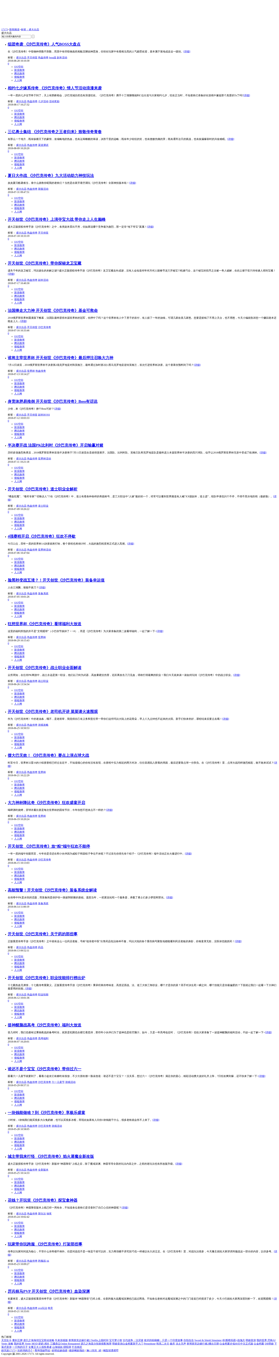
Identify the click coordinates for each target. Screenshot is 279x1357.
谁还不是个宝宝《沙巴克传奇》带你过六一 (44, 1069)
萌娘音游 (251, 1340)
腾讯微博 (19, 73)
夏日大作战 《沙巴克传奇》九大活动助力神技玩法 (51, 175)
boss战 (52, 57)
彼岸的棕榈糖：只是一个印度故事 (163, 1340)
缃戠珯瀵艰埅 (111, 1350)
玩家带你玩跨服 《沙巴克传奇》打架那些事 (45, 1244)
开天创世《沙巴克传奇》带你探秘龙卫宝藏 (44, 263)
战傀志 (241, 1340)
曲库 (172, 1343)
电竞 (50, 1308)
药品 (40, 947)
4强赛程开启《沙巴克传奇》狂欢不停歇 (42, 536)
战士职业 (43, 681)
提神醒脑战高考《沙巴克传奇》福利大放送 (44, 1025)
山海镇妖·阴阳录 (61, 1347)
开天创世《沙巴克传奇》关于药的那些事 (43, 934)
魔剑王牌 (17, 1340)
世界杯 (31, 371)
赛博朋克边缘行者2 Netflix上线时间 (88, 1340)
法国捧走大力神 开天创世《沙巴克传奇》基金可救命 (53, 310)
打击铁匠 (77, 1347)
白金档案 (259, 1343)
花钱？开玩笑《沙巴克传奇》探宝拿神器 (43, 1200)
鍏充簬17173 (8, 1350)
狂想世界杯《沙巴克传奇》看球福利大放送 (44, 624)
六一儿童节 (58, 1082)
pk (47, 1260)
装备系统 (43, 593)
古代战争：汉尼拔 (133, 1340)
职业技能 (43, 994)
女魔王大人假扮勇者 (40, 1347)
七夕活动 (43, 101)
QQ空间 (18, 66)
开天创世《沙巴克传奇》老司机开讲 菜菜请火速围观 (53, 711)
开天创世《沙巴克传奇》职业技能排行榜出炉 (46, 978)
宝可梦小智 (115, 1340)
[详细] (186, 51)
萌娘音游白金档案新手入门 (127, 1343)
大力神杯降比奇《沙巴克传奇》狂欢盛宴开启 (46, 802)
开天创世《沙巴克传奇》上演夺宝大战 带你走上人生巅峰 (57, 219)
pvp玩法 (42, 1308)
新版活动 (43, 189)
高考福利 (43, 1038)
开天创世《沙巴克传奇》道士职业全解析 (43, 489)
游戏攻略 (43, 724)
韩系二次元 (162, 1343)
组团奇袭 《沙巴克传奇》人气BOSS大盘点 (44, 44)
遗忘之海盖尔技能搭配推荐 (96, 1343)
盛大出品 (21, 57)
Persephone (150, 1343)
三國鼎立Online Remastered (65, 1343)
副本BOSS (44, 414)
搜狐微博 (19, 77)
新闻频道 (14, 29)
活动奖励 (54, 101)
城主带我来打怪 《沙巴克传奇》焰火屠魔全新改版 (51, 1156)
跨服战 (42, 1260)
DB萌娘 (269, 1343)
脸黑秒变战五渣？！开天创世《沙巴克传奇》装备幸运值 (56, 580)
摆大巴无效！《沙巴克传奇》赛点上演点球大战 (48, 755)
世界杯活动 (44, 458)
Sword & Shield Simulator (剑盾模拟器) (215, 1340)
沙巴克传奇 (44, 327)
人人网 (18, 80)
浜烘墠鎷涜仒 (25, 1350)
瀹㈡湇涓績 (93, 1350)
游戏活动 (70, 1082)
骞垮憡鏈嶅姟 (42, 1350)
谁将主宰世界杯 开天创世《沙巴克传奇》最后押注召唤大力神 (60, 358)
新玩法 (42, 1213)
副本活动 (62, 57)
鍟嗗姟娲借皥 (59, 1350)
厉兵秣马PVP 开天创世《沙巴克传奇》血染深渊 (49, 1291)
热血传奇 (43, 57)
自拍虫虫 (188, 1340)
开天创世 (32, 57)
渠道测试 (43, 145)
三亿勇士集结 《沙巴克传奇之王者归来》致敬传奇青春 (55, 132)
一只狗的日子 (20, 1347)
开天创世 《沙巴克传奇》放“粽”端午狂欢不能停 (49, 846)
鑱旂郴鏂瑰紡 (77, 1350)
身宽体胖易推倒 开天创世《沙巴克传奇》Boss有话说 (53, 401)
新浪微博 (19, 70)
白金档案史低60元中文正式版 (236, 1343)
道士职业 (43, 505)
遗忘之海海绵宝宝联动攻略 (38, 1340)
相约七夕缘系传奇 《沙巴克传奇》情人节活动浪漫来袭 (55, 88)
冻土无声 (181, 1343)
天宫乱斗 (6, 1340)
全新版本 (43, 1169)
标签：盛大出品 (30, 29)
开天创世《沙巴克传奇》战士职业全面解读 (44, 668)
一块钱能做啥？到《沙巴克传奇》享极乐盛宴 (46, 1112)
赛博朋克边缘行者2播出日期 (203, 1343)
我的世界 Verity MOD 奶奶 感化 (31, 1343)
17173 (4, 29)
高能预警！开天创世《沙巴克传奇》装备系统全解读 (52, 890)
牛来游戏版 (61, 1340)
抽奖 (49, 1213)
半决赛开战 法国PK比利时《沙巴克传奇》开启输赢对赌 (55, 445)
